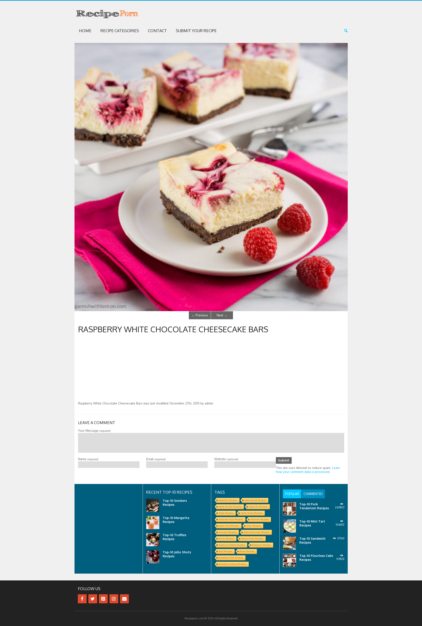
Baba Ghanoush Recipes (256, 532)
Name (88, 459)
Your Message (94, 430)
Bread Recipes (247, 551)
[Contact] (124, 598)
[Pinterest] (103, 598)
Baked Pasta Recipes (252, 538)
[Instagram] (113, 598)
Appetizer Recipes (228, 500)
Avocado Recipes (227, 532)
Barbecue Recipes (261, 545)
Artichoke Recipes (259, 519)
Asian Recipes (253, 525)
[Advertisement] (211, 368)
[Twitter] (92, 598)
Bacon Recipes (226, 538)
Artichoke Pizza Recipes (231, 519)
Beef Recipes (225, 551)
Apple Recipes (226, 513)
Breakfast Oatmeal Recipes (232, 564)
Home (85, 30)
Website (226, 459)
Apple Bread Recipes (255, 500)
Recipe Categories (119, 30)
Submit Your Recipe (196, 30)
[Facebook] (82, 598)
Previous (200, 315)
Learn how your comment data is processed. (308, 470)
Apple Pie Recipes (258, 506)
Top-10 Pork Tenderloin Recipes (314, 506)
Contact (157, 30)
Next (222, 315)
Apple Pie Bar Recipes (230, 506)
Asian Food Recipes (229, 525)
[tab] (292, 493)
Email (156, 459)
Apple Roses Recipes (251, 513)
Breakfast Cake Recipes (231, 557)
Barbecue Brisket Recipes (232, 545)
